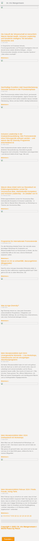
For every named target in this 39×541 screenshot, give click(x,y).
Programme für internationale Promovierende (19, 241)
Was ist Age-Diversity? (10, 306)
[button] (19, 521)
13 (23, 516)
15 (28, 516)
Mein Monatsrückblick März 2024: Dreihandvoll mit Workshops (14, 436)
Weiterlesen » (5, 58)
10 (15, 516)
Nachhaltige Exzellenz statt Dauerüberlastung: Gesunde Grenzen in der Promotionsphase (19, 88)
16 (30, 516)
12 (20, 516)
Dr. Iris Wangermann (15, 3)
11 (18, 516)
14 (25, 516)
